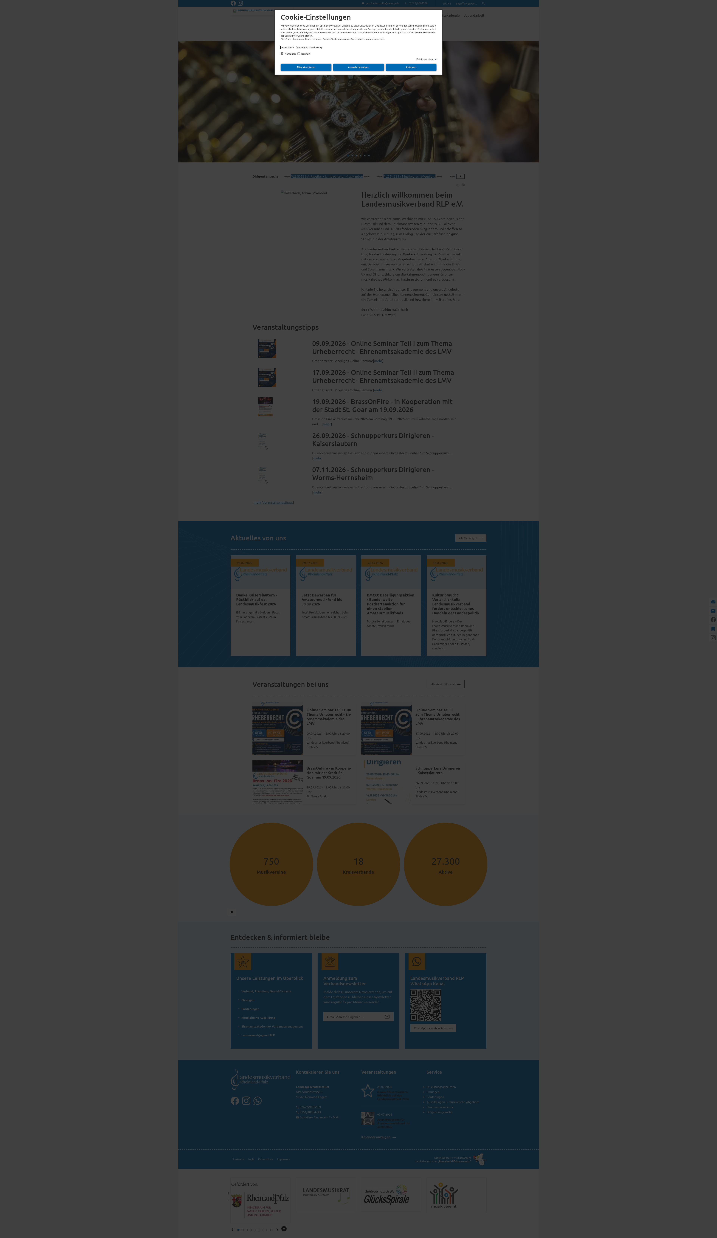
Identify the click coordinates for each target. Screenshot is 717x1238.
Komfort (305, 54)
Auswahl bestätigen (358, 67)
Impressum (287, 47)
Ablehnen (411, 67)
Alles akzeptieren (306, 67)
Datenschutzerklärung (309, 47)
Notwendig (290, 54)
